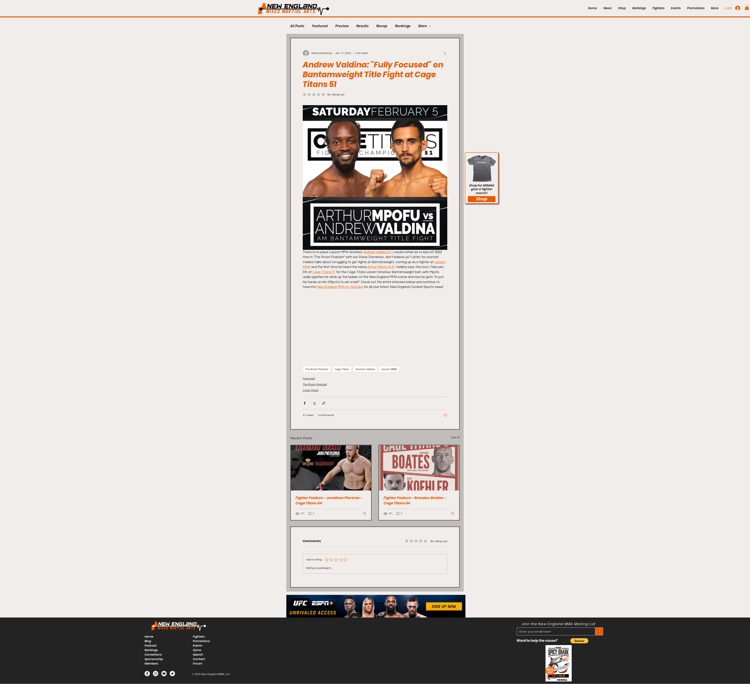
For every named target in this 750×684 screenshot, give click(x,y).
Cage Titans (342, 369)
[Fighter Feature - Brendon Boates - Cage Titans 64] (419, 467)
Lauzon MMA (389, 369)
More (422, 26)
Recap (381, 26)
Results (362, 26)
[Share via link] (324, 403)
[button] (747, 7)
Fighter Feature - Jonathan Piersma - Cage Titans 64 (329, 500)
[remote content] (375, 326)
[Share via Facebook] (304, 403)
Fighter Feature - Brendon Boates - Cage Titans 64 (415, 500)
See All (455, 437)
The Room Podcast (316, 369)
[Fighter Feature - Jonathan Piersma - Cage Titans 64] (331, 467)
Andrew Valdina (365, 369)
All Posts (297, 26)
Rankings (403, 26)
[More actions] (445, 53)
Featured (320, 26)
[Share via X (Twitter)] (314, 403)
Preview (342, 26)
